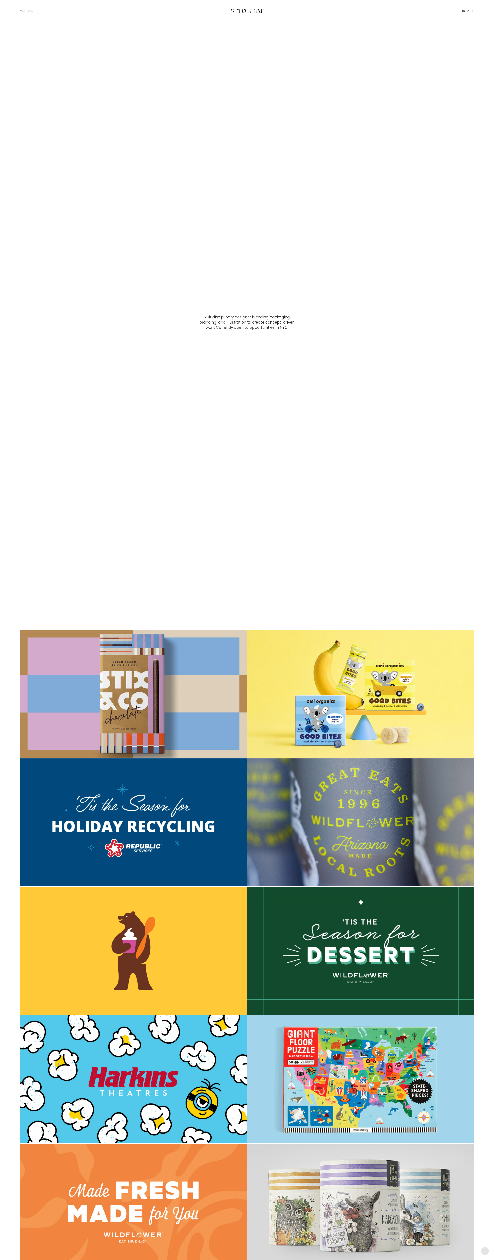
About (31, 11)
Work (22, 11)
